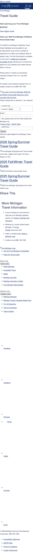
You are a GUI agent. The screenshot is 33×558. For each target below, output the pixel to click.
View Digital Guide (7, 31)
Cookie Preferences (10, 550)
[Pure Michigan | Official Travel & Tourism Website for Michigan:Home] (10, 6)
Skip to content (5, 1)
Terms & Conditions (10, 546)
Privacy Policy (5, 124)
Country (5, 109)
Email (2, 113)
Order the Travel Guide (12, 254)
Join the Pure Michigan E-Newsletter (16, 251)
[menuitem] (18, 550)
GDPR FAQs (16, 124)
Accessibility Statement (12, 539)
